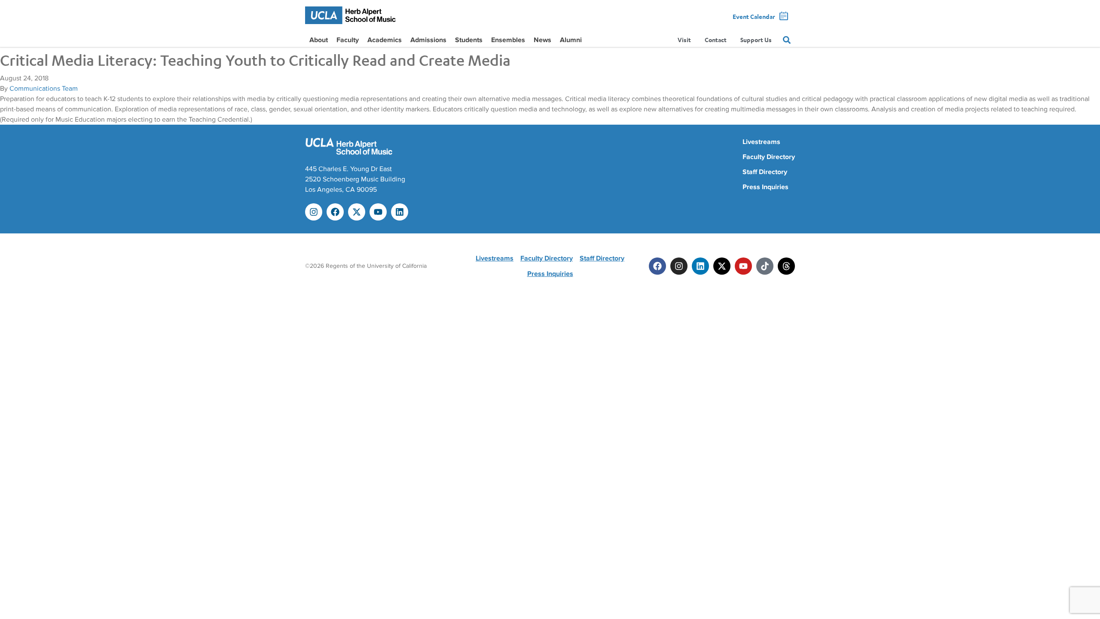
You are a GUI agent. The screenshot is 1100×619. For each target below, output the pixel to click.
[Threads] (786, 266)
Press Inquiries (765, 187)
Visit (684, 40)
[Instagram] (313, 212)
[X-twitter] (356, 212)
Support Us (756, 40)
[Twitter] (721, 266)
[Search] (787, 40)
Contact (716, 40)
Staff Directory (764, 172)
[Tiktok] (764, 266)
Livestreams (761, 142)
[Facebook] (335, 212)
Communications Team (43, 88)
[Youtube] (378, 212)
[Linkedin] (399, 212)
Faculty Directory (768, 157)
